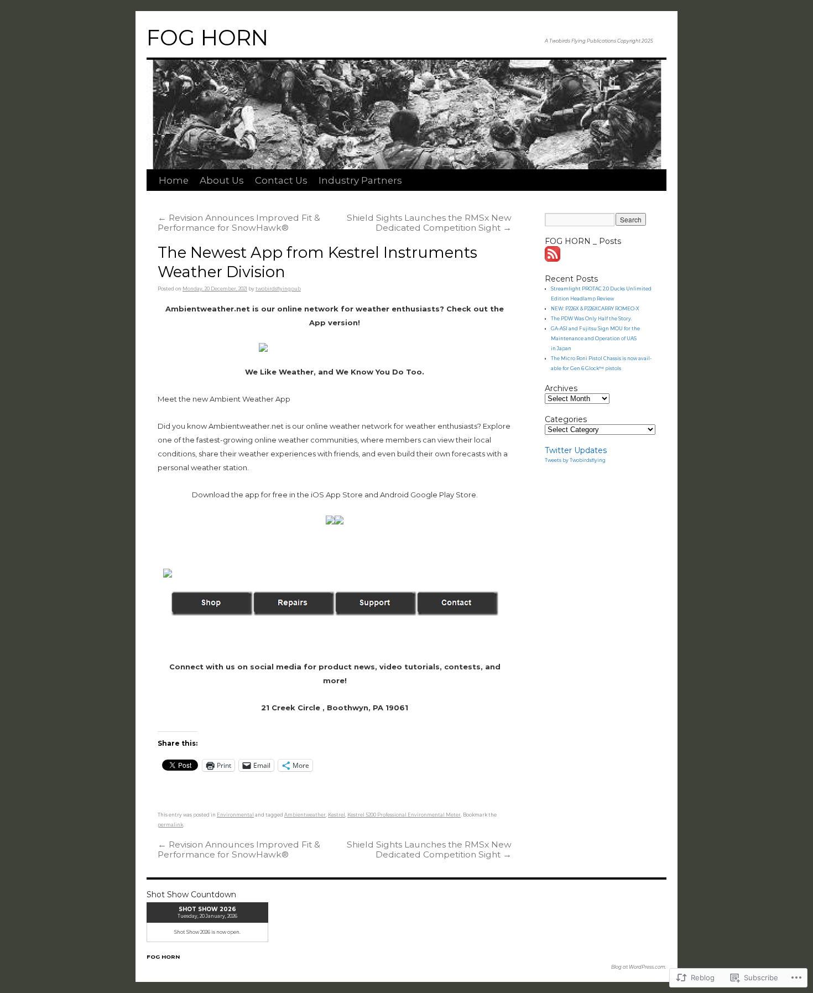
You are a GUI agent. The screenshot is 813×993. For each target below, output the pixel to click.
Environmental (235, 815)
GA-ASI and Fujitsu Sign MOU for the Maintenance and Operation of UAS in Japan (595, 338)
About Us (222, 180)
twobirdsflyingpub (278, 289)
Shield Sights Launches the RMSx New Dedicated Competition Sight (429, 222)
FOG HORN (207, 37)
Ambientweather (305, 815)
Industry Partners (360, 180)
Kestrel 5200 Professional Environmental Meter (404, 815)
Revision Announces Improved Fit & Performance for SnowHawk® (239, 222)
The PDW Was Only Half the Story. (591, 318)
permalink (170, 825)
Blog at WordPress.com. (638, 967)
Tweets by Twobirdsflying (575, 460)
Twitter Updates (576, 450)
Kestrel (336, 815)
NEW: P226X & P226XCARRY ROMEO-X (595, 308)
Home (174, 180)
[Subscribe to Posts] (553, 259)
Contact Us (281, 180)
